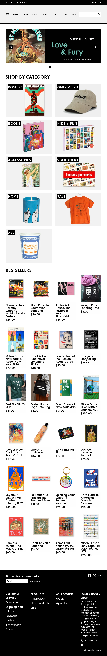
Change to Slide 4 (57, 67)
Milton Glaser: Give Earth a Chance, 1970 (90, 407)
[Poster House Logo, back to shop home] (7, 14)
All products (38, 598)
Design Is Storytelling (88, 357)
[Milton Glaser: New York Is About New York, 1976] (16, 339)
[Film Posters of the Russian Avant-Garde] (66, 339)
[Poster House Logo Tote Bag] (41, 387)
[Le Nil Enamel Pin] (66, 433)
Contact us (12, 602)
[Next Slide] (96, 47)
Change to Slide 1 (47, 67)
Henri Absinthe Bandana (40, 544)
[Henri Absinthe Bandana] (41, 526)
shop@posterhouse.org (91, 649)
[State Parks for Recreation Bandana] (41, 288)
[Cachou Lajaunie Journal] (91, 433)
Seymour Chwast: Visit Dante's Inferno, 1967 (14, 498)
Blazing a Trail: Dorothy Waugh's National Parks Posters (15, 311)
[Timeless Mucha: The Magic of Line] (16, 526)
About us (11, 629)
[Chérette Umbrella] (41, 433)
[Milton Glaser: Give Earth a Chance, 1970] (91, 387)
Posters (24, 14)
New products (40, 603)
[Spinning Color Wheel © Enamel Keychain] (66, 478)
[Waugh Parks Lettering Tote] (91, 288)
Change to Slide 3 (53, 67)
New (74, 14)
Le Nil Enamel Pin (65, 451)
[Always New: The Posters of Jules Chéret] (16, 433)
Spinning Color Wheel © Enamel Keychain (65, 498)
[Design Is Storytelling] (91, 339)
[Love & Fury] (53, 46)
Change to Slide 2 (50, 67)
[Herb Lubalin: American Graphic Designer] (91, 478)
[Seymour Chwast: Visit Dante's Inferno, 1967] (16, 478)
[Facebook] (89, 575)
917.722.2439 (91, 640)
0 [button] (95, 2)
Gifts (56, 14)
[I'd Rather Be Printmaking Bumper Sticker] (41, 478)
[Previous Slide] (11, 47)
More (65, 14)
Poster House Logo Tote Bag (40, 405)
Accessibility (13, 625)
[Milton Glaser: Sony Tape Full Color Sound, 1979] (91, 526)
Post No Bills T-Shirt (15, 405)
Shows (46, 14)
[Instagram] (100, 575)
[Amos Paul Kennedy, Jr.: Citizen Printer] (66, 526)
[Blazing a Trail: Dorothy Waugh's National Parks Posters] (16, 288)
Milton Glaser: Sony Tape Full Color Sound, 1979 (90, 547)
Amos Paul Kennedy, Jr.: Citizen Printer (65, 546)
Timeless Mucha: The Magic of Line (15, 546)
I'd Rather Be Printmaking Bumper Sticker (41, 497)
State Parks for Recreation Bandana (40, 308)
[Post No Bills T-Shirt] (16, 387)
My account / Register (99, 2)
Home (15, 14)
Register (60, 598)
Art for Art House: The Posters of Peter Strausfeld (63, 311)
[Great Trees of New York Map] (66, 387)
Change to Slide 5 (60, 67)
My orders (62, 603)
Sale (33, 607)
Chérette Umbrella (37, 451)
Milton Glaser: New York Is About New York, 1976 (15, 360)
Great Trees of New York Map (66, 405)
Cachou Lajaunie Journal (86, 452)
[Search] (98, 14)
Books (35, 14)
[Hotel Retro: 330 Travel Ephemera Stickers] (41, 339)
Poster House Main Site (21, 2)
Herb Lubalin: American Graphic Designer (90, 498)
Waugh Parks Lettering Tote (90, 306)
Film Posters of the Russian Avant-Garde (65, 359)
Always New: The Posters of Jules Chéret (15, 452)
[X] (94, 575)
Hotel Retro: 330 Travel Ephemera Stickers (39, 360)
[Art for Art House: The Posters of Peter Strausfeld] (66, 288)
